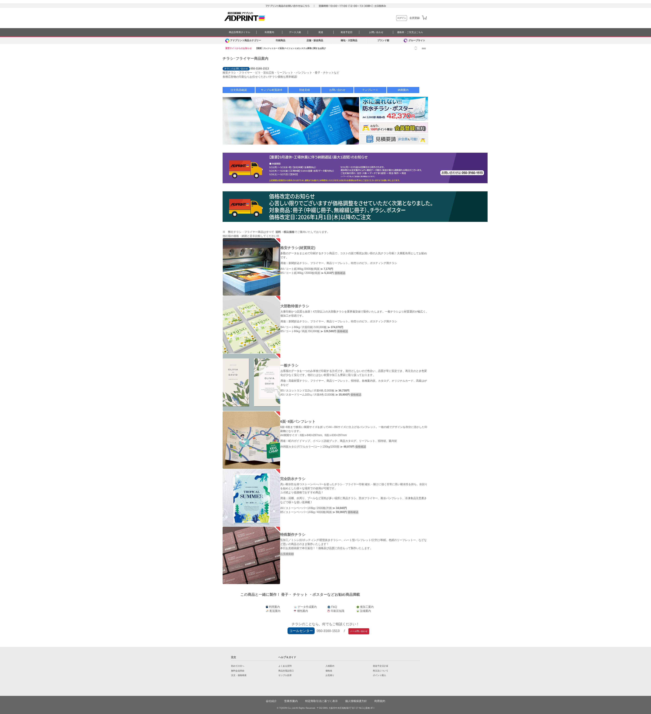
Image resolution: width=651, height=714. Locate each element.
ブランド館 (383, 40)
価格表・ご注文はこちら (410, 32)
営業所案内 (291, 701)
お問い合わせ (376, 32)
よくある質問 (285, 666)
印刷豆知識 (337, 610)
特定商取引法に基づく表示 (321, 701)
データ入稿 (295, 32)
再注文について (380, 671)
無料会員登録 (237, 671)
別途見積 (304, 89)
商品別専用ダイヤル (239, 32)
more (424, 48)
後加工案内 (366, 606)
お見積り (330, 675)
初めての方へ (237, 666)
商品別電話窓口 (286, 671)
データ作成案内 (307, 606)
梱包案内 (302, 610)
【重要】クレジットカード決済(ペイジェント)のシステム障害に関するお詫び (290, 48)
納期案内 (403, 89)
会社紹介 (271, 701)
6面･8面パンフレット (298, 421)
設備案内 (365, 610)
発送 (320, 32)
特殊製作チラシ (293, 534)
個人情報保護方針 (356, 701)
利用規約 (379, 701)
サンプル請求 (285, 675)
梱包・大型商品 (349, 40)
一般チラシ (289, 365)
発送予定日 (346, 32)
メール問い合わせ (359, 631)
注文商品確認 (239, 89)
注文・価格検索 (238, 675)
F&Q (334, 606)
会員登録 (414, 18)
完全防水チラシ (293, 479)
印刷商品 (280, 40)
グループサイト (417, 40)
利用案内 (269, 32)
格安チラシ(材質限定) (297, 248)
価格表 (329, 671)
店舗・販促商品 (315, 40)
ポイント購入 (379, 675)
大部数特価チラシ (294, 306)
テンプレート (370, 89)
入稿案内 (330, 666)
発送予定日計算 (380, 666)
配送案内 (274, 610)
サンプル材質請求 (271, 89)
